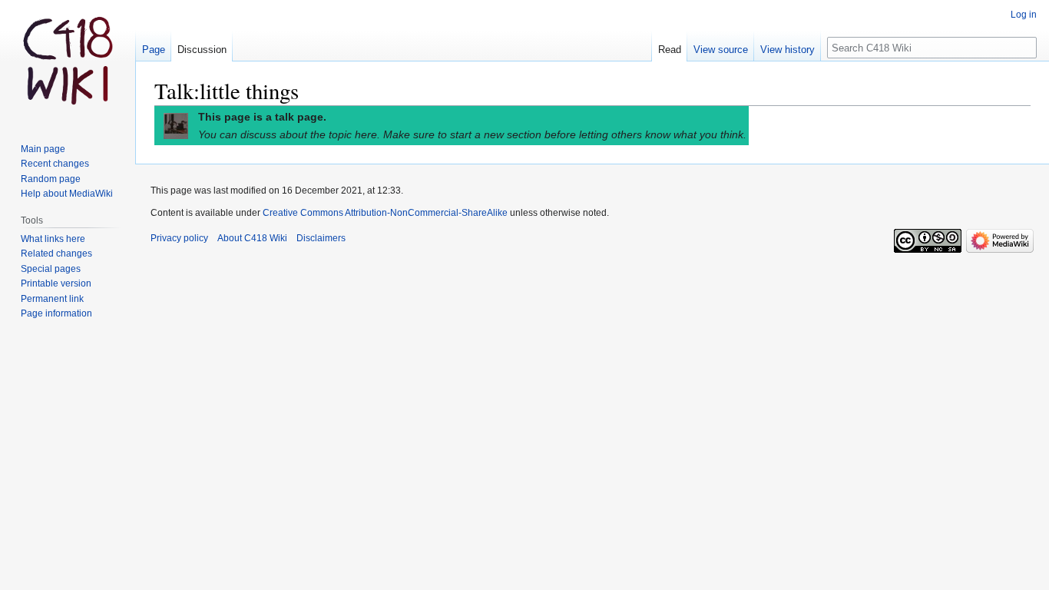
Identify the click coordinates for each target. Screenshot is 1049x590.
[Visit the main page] (67, 61)
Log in (1024, 14)
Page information (56, 313)
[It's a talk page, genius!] (176, 125)
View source (720, 49)
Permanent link (52, 298)
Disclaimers (321, 238)
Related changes (56, 253)
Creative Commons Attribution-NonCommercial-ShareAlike (385, 212)
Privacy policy (179, 238)
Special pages (51, 269)
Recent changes (55, 163)
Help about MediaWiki (67, 193)
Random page (51, 179)
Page (153, 49)
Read (669, 49)
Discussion (202, 49)
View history (787, 49)
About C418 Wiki (252, 238)
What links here (53, 239)
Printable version (56, 283)
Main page (43, 149)
